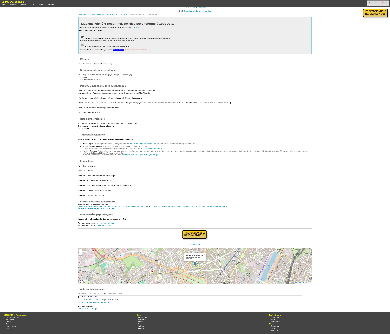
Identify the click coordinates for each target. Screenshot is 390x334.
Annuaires (13, 5)
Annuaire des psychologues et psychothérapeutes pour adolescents (174, 206)
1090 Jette (123, 14)
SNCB (80, 309)
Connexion (188, 11)
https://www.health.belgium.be (151, 148)
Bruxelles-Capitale (110, 14)
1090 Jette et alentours (107, 223)
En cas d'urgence (144, 317)
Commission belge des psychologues (142, 144)
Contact (8, 322)
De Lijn (94, 309)
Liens (140, 324)
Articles (23, 5)
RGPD (8, 328)
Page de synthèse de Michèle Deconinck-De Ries (96, 208)
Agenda (141, 328)
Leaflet (299, 283)
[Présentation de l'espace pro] (195, 240)
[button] (195, 264)
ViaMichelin (98, 302)
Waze (91, 302)
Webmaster (10, 319)
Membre (384, 3)
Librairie (41, 5)
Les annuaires (83, 14)
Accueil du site (195, 244)
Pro (379, 3)
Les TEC (87, 309)
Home (4, 5)
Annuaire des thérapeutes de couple (213, 206)
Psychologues (96, 14)
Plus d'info (136, 27)
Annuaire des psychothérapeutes (90, 206)
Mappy (106, 302)
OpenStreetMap (307, 283)
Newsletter (142, 319)
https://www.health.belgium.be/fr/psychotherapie (141, 155)
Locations (50, 5)
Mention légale (11, 326)
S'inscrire (274, 319)
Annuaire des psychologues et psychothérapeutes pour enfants (126, 206)
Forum (32, 5)
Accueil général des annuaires (195, 8)
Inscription (196, 11)
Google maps (83, 302)
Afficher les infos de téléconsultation (135, 50)
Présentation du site (13, 317)
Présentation (206, 11)
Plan (7, 324)
